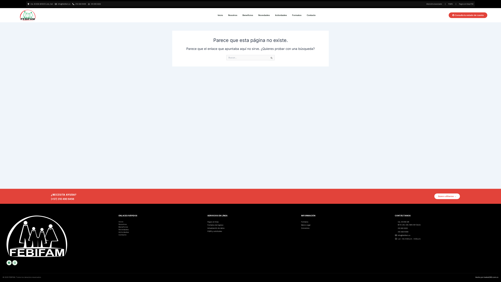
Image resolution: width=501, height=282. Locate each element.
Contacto (311, 15)
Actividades (281, 15)
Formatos (297, 15)
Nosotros (232, 15)
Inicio (220, 15)
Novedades (264, 15)
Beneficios (248, 15)
